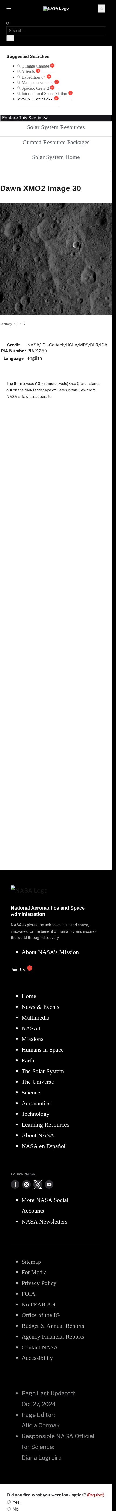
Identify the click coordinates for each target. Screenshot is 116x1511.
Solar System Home (56, 157)
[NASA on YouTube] (49, 1184)
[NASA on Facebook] (15, 1184)
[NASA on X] (37, 1184)
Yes (16, 1502)
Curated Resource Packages (56, 142)
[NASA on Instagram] (26, 1184)
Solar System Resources (56, 127)
